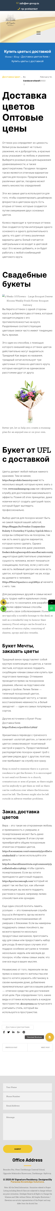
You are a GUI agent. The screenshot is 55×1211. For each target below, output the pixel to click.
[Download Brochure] (49, 1037)
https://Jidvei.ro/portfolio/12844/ (19, 727)
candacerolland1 (31, 80)
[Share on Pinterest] (24, 1032)
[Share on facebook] (4, 1032)
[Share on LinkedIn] (13, 1032)
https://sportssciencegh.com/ (17, 881)
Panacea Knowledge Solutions (27, 1181)
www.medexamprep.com (21, 488)
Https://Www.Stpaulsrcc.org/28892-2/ (22, 582)
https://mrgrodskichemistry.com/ (20, 480)
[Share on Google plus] (18, 1032)
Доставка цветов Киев (16, 76)
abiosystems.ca (28, 1003)
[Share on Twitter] (8, 1032)
